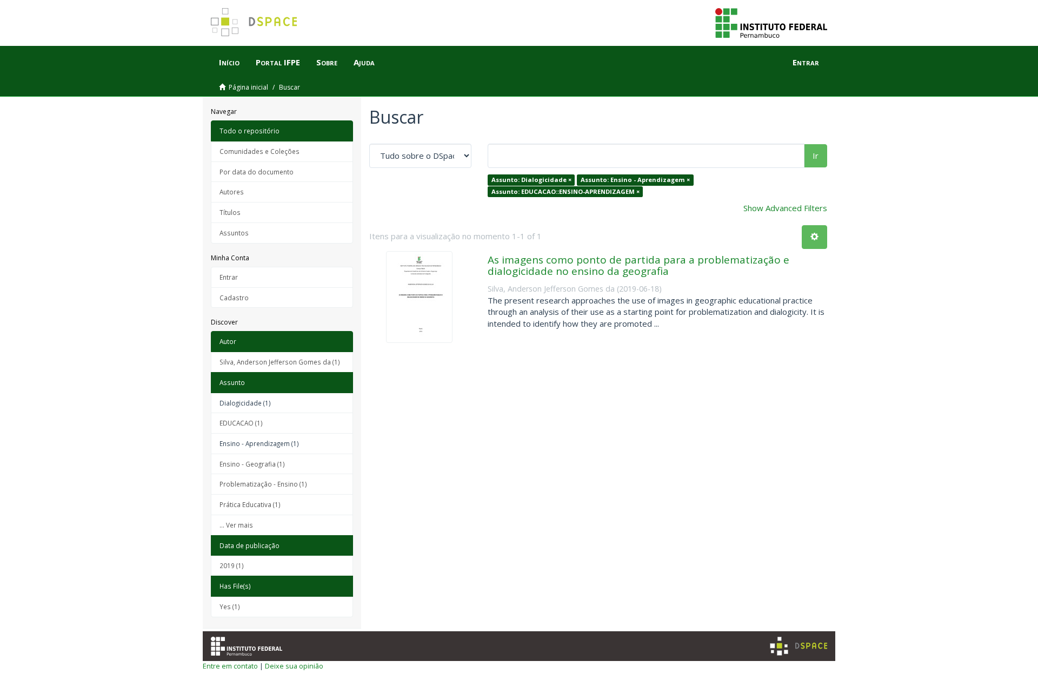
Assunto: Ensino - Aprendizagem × (635, 180)
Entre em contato (230, 666)
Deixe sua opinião (294, 666)
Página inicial (248, 87)
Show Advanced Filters (785, 208)
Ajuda (364, 62)
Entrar (228, 277)
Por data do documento (256, 171)
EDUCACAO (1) (241, 423)
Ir (816, 155)
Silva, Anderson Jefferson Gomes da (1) (279, 362)
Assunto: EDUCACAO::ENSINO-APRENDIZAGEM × (565, 191)
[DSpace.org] (798, 646)
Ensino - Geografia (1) (252, 464)
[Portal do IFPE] (771, 22)
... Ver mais (236, 525)
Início (229, 62)
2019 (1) (231, 565)
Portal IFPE (278, 62)
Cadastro (234, 297)
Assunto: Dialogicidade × (531, 180)
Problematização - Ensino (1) (263, 484)
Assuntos (234, 232)
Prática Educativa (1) (250, 504)
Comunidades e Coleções (259, 151)
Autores (231, 191)
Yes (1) (229, 606)
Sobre (326, 62)
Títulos (230, 212)
